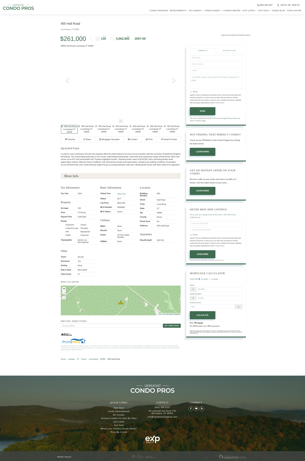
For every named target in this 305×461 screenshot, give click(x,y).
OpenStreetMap (168, 314)
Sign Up (296, 5)
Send (202, 111)
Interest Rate (195, 303)
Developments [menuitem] (178, 11)
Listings (71, 359)
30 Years (204, 279)
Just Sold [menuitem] (263, 11)
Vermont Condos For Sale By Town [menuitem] (119, 418)
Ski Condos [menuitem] (195, 11)
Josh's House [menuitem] (294, 11)
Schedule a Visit (229, 50)
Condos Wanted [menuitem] (232, 11)
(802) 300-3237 (266, 5)
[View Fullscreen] (64, 297)
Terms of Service (196, 121)
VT (78, 359)
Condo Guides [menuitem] (212, 11)
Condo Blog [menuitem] (278, 11)
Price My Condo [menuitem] (119, 432)
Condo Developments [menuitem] (119, 411)
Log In (283, 5)
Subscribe (202, 254)
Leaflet (159, 314)
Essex (84, 359)
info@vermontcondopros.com (162, 417)
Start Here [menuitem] (119, 408)
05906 (102, 359)
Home (63, 359)
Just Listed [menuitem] (248, 11)
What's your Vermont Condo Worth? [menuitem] (119, 429)
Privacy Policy (219, 103)
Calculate (202, 315)
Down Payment (195, 294)
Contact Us (202, 50)
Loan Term (194, 279)
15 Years (214, 279)
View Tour (121, 194)
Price (192, 285)
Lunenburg (93, 359)
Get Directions (172, 326)
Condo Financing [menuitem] (159, 11)
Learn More (202, 152)
